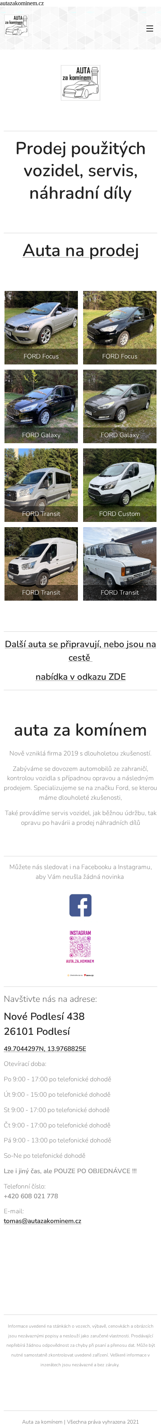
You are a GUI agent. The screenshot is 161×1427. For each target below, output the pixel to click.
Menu (149, 28)
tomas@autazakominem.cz (42, 1221)
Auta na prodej (80, 250)
